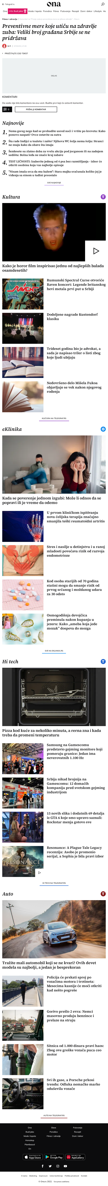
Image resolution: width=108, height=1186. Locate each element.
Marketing (33, 1176)
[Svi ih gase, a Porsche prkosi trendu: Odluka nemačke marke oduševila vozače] (22, 1093)
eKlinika (12, 429)
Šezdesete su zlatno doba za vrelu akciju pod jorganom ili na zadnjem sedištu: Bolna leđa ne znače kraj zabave (52, 153)
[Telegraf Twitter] (50, 1166)
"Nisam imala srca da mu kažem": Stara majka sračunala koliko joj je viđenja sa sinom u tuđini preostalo (52, 173)
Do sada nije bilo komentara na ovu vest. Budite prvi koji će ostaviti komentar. (43, 103)
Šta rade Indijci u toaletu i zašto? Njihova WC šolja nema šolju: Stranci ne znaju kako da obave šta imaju (53, 143)
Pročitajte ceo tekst (15, 53)
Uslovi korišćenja (56, 1176)
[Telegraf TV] (65, 1166)
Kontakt (84, 1176)
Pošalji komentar (36, 109)
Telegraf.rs (9, 4)
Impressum (43, 1176)
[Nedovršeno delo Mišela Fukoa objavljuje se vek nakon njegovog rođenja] (22, 396)
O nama (24, 1176)
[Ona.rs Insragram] (58, 1166)
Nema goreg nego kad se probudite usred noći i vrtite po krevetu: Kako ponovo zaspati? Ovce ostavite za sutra (53, 133)
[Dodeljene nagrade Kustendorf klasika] (22, 328)
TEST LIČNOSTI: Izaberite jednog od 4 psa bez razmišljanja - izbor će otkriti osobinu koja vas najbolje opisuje (52, 163)
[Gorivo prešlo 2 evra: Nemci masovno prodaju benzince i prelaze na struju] (22, 1025)
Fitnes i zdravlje (9, 19)
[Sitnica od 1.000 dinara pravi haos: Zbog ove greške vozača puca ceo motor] (22, 1059)
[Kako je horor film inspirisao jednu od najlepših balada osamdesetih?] (54, 232)
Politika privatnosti (72, 1176)
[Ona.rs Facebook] (42, 1166)
